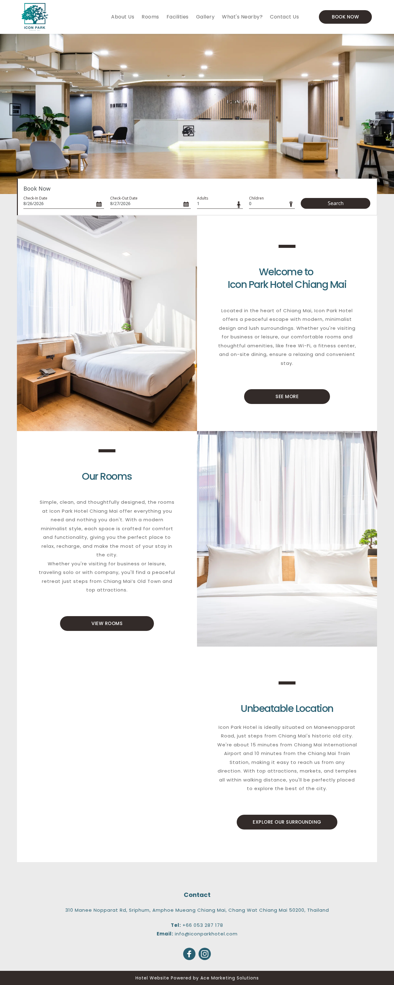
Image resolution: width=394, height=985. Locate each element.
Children (256, 198)
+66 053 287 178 (203, 925)
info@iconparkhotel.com (206, 934)
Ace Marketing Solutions (229, 978)
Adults (202, 198)
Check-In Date (35, 198)
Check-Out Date (124, 198)
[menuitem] (123, 17)
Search (336, 203)
